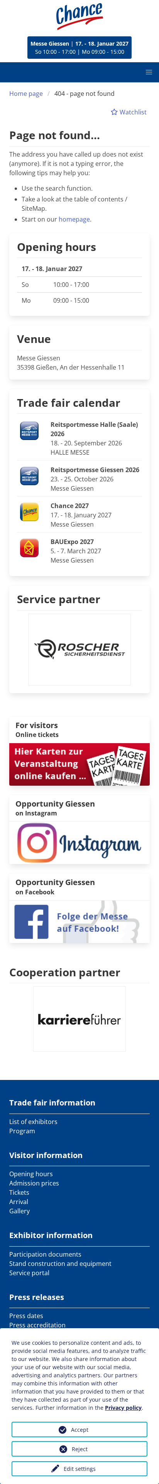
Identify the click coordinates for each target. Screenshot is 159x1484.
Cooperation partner (64, 972)
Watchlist (132, 112)
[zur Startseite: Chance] (79, 16)
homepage (74, 219)
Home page (26, 93)
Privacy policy (123, 1407)
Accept (79, 1429)
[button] (149, 72)
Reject (80, 1449)
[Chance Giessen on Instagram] (79, 842)
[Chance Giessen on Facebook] (79, 921)
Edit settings (80, 1468)
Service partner (58, 599)
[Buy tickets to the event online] (79, 763)
